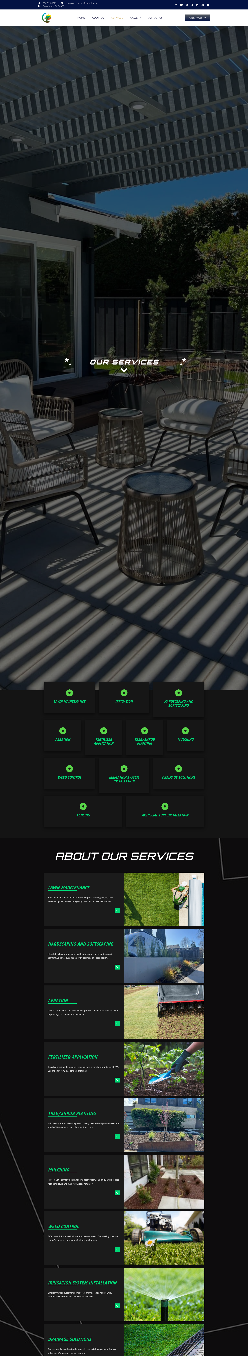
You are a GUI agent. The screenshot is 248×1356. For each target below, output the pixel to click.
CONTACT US (155, 17)
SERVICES (117, 17)
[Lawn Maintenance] (69, 692)
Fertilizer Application (103, 741)
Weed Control (69, 777)
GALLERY (135, 17)
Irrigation (124, 702)
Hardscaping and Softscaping (178, 704)
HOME (81, 17)
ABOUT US (98, 17)
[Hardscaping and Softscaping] (178, 692)
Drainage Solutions (178, 777)
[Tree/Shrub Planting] (144, 730)
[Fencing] (83, 806)
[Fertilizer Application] (103, 730)
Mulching (185, 740)
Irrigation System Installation (124, 779)
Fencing (83, 815)
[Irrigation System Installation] (124, 768)
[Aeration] (62, 730)
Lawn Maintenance (69, 702)
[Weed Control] (69, 768)
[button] (197, 18)
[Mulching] (185, 730)
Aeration (62, 740)
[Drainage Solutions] (178, 768)
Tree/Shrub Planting (144, 741)
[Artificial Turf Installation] (164, 806)
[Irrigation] (124, 692)
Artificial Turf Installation (165, 815)
